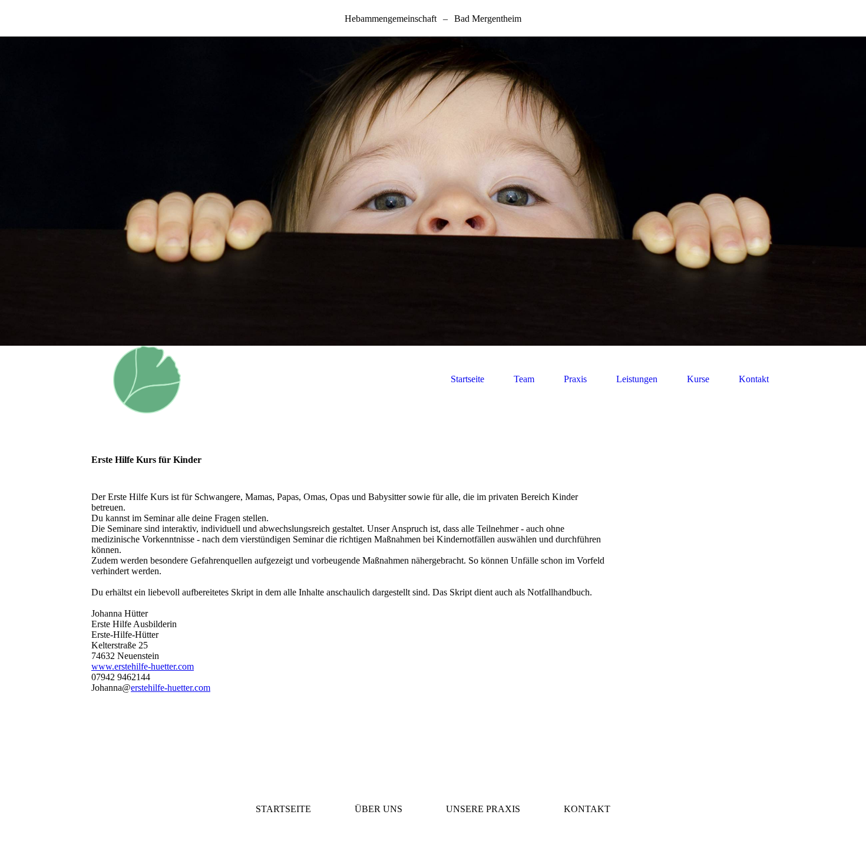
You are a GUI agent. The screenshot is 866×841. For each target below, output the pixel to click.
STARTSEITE (283, 809)
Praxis (575, 379)
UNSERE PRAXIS (483, 809)
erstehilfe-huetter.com (170, 688)
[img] (433, 191)
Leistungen (636, 379)
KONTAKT (587, 809)
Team (524, 379)
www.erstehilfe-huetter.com (142, 666)
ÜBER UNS (378, 809)
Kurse (698, 379)
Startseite (467, 379)
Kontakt (754, 379)
